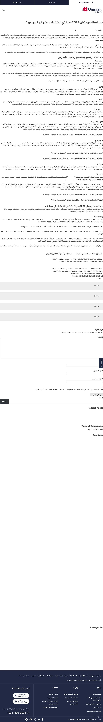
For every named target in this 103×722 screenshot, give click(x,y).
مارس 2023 (99, 481)
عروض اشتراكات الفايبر (71, 694)
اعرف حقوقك (59, 676)
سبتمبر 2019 (98, 583)
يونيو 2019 (99, 590)
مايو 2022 (99, 506)
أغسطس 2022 (98, 498)
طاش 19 (71, 177)
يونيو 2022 (99, 503)
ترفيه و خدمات (53, 694)
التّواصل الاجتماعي (72, 147)
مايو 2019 (99, 593)
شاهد (73, 253)
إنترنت (75, 687)
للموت (61, 101)
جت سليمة (47, 219)
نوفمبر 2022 (98, 491)
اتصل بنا (33, 676)
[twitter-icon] (34, 719)
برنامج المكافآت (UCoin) (50, 707)
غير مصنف (99, 657)
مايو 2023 (99, 477)
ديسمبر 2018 (98, 605)
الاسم (101, 362)
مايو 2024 (99, 448)
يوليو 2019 (99, 588)
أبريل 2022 (99, 508)
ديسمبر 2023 (98, 460)
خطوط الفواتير (97, 694)
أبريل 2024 (99, 450)
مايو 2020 (99, 564)
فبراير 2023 (99, 484)
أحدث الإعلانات (83, 676)
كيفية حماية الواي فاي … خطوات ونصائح (89, 420)
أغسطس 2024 (98, 440)
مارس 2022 (99, 510)
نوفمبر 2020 (98, 549)
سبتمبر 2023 (98, 467)
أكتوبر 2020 (99, 552)
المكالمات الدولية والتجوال (93, 704)
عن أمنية (98, 676)
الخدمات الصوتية (53, 698)
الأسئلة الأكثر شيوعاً (71, 676)
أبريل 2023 (99, 479)
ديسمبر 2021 (98, 518)
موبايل (99, 687)
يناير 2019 (99, 602)
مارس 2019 (99, 598)
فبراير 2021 (99, 542)
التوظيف (91, 676)
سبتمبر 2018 (98, 612)
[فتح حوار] (98, 717)
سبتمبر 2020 (98, 554)
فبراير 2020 (99, 571)
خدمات (55, 687)
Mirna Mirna (81, 30)
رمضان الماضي (17, 143)
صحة (101, 654)
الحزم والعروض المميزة (94, 711)
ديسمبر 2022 (98, 489)
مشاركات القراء (98, 664)
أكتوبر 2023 (99, 464)
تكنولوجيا (99, 650)
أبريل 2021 (99, 537)
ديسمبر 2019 (98, 576)
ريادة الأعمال (99, 652)
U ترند (101, 633)
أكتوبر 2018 (99, 610)
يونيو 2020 (99, 561)
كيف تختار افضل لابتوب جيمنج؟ (92, 413)
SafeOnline (49, 676)
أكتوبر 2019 (99, 581)
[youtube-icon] (30, 719)
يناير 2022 (99, 515)
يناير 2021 (99, 544)
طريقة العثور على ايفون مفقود (92, 411)
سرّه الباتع (79, 66)
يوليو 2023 (99, 472)
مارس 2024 (99, 452)
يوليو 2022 (99, 501)
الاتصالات (100, 637)
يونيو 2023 (99, 474)
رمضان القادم (98, 248)
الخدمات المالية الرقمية (95, 645)
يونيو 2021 (99, 532)
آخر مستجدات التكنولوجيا (94, 635)
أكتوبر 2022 (99, 493)
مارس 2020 (99, 569)
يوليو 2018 (99, 617)
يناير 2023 (99, 486)
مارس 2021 (99, 539)
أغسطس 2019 (98, 585)
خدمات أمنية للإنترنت (71, 698)
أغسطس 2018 (98, 614)
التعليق (100, 337)
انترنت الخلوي (97, 707)
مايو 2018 (99, 622)
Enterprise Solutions (95, 630)
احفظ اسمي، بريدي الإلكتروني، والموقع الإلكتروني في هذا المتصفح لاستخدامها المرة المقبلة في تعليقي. (69, 389)
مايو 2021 (99, 535)
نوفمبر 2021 (98, 520)
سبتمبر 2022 (98, 496)
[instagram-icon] (26, 719)
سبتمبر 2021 (98, 525)
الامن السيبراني (98, 640)
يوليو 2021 (99, 530)
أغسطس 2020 (97, 556)
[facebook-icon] (43, 719)
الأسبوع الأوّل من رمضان (87, 45)
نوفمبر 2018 (98, 607)
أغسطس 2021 (98, 527)
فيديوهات (99, 659)
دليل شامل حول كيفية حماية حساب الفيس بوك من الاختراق (83, 416)
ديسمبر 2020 (98, 547)
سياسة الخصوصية (23, 676)
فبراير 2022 (99, 513)
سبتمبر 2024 (98, 438)
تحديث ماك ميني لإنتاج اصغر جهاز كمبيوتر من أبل (86, 418)
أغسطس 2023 (98, 469)
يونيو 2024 (99, 445)
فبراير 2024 (99, 455)
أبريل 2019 (99, 595)
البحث (101, 397)
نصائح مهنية (98, 667)
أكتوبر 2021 (99, 523)
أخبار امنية (41, 676)
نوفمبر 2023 (98, 462)
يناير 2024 (99, 457)
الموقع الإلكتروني (97, 379)
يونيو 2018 (99, 619)
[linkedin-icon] (39, 719)
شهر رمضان (69, 179)
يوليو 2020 (99, 559)
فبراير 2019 (99, 600)
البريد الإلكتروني (98, 370)
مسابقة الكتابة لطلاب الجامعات (92, 662)
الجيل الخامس (98, 642)
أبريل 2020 (99, 566)
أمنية (44, 253)
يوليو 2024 (99, 443)
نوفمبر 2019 (98, 578)
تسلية (93, 278)
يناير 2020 (99, 573)
